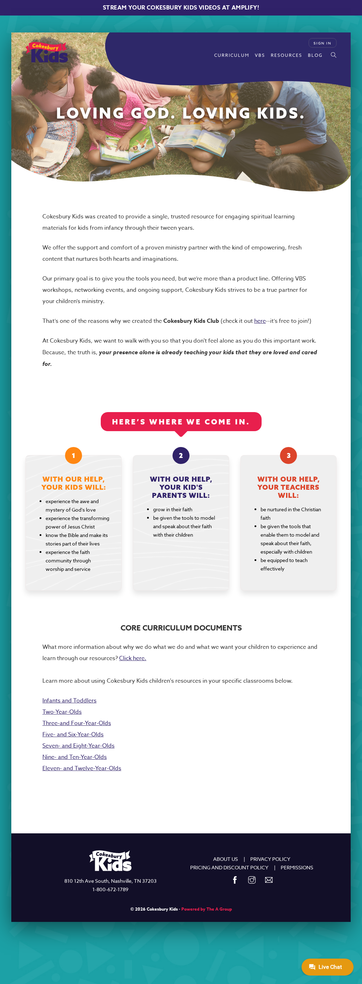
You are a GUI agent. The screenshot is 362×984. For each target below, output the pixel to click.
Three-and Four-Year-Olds (76, 723)
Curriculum (231, 55)
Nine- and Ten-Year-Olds (74, 757)
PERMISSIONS (297, 867)
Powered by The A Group (206, 909)
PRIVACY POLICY (270, 859)
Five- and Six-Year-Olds (73, 734)
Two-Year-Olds (62, 712)
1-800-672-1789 (110, 889)
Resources (286, 55)
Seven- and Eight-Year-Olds (78, 746)
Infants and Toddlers (69, 700)
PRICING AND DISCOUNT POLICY (229, 867)
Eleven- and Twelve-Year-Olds (81, 768)
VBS (260, 55)
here (260, 321)
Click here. (132, 658)
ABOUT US (225, 859)
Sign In (323, 43)
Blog (315, 55)
